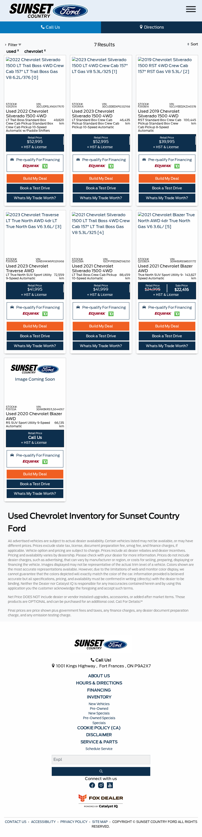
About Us (99, 676)
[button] (35, 163)
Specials (99, 723)
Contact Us (16, 822)
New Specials (99, 713)
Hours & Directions (99, 683)
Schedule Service (99, 749)
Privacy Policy (74, 822)
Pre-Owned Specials (99, 718)
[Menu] (191, 10)
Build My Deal (35, 178)
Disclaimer (99, 735)
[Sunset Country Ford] (49, 10)
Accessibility (43, 822)
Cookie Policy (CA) (99, 728)
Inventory (99, 697)
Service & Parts (99, 742)
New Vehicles (99, 704)
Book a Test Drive (35, 188)
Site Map (100, 822)
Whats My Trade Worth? (35, 198)
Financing (99, 690)
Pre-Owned (99, 709)
